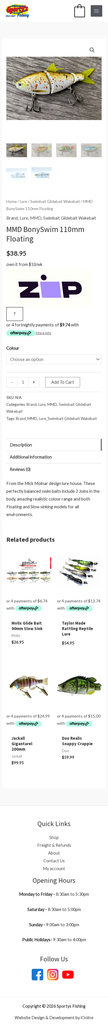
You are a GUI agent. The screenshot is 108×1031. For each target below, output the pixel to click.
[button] (92, 50)
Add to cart (62, 382)
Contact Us (54, 860)
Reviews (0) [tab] (20, 469)
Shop (54, 837)
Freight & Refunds (54, 845)
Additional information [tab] (31, 456)
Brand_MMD (26, 418)
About (54, 853)
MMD (35, 218)
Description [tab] (21, 444)
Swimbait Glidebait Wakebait (55, 201)
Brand (12, 218)
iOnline (87, 1017)
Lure (23, 201)
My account (54, 868)
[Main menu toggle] (96, 11)
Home (11, 201)
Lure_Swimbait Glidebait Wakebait (68, 418)
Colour (12, 348)
